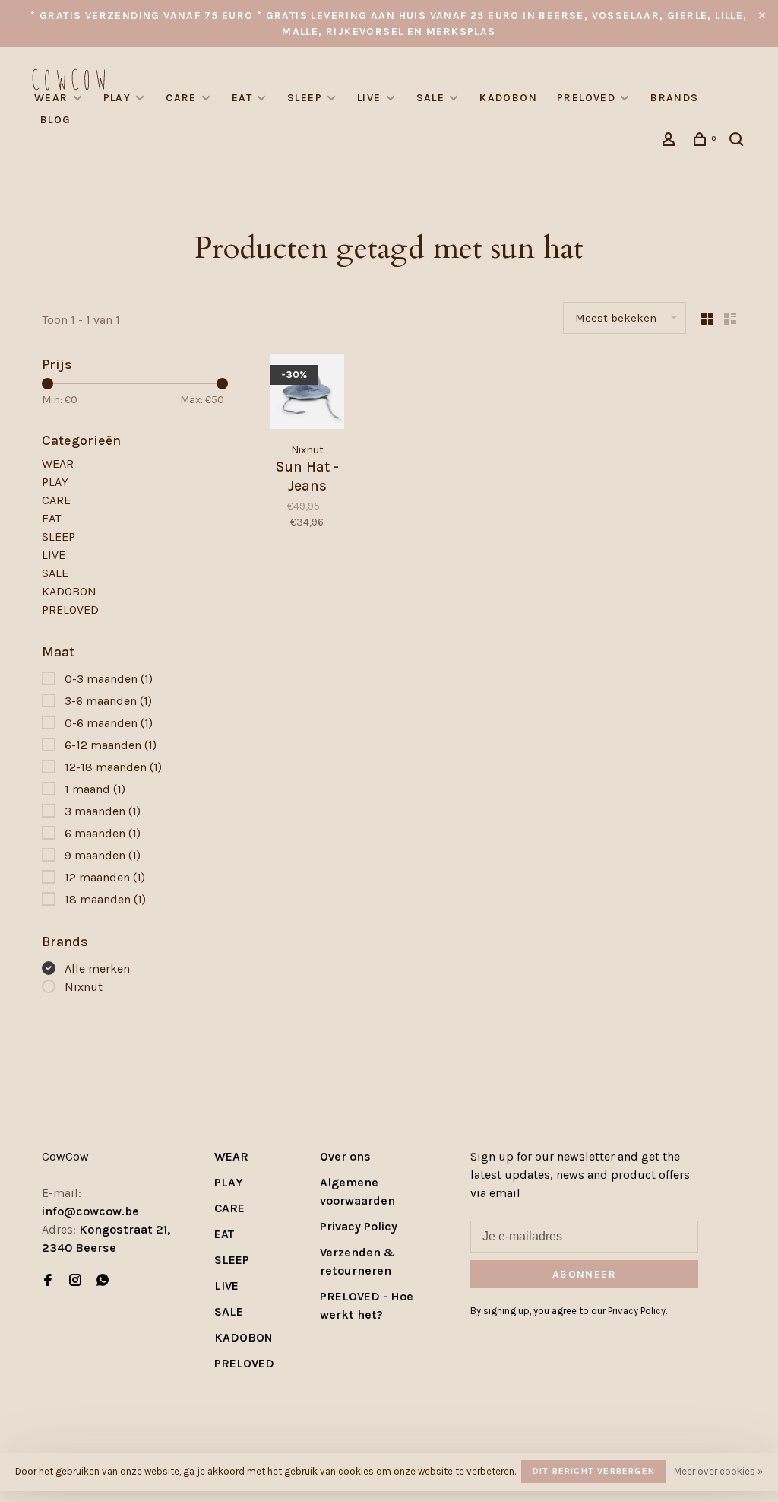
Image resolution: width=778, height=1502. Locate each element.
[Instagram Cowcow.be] (75, 1281)
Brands (674, 97)
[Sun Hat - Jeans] (307, 393)
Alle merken (97, 968)
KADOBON (508, 97)
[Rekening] (671, 141)
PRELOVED (586, 97)
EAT (242, 97)
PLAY (117, 97)
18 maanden (105, 899)
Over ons (345, 1156)
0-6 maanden (109, 723)
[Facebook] (48, 1281)
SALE (430, 97)
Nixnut (84, 987)
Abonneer (584, 1274)
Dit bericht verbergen (594, 1470)
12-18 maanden (113, 767)
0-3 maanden (109, 679)
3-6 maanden (108, 701)
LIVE (369, 97)
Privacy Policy (358, 1226)
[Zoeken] (738, 141)
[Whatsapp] (102, 1281)
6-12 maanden (111, 745)
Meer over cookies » (718, 1471)
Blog (55, 119)
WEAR (51, 97)
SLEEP (304, 97)
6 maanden (103, 833)
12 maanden (105, 877)
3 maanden (103, 811)
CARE (181, 97)
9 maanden (103, 855)
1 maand (95, 789)
